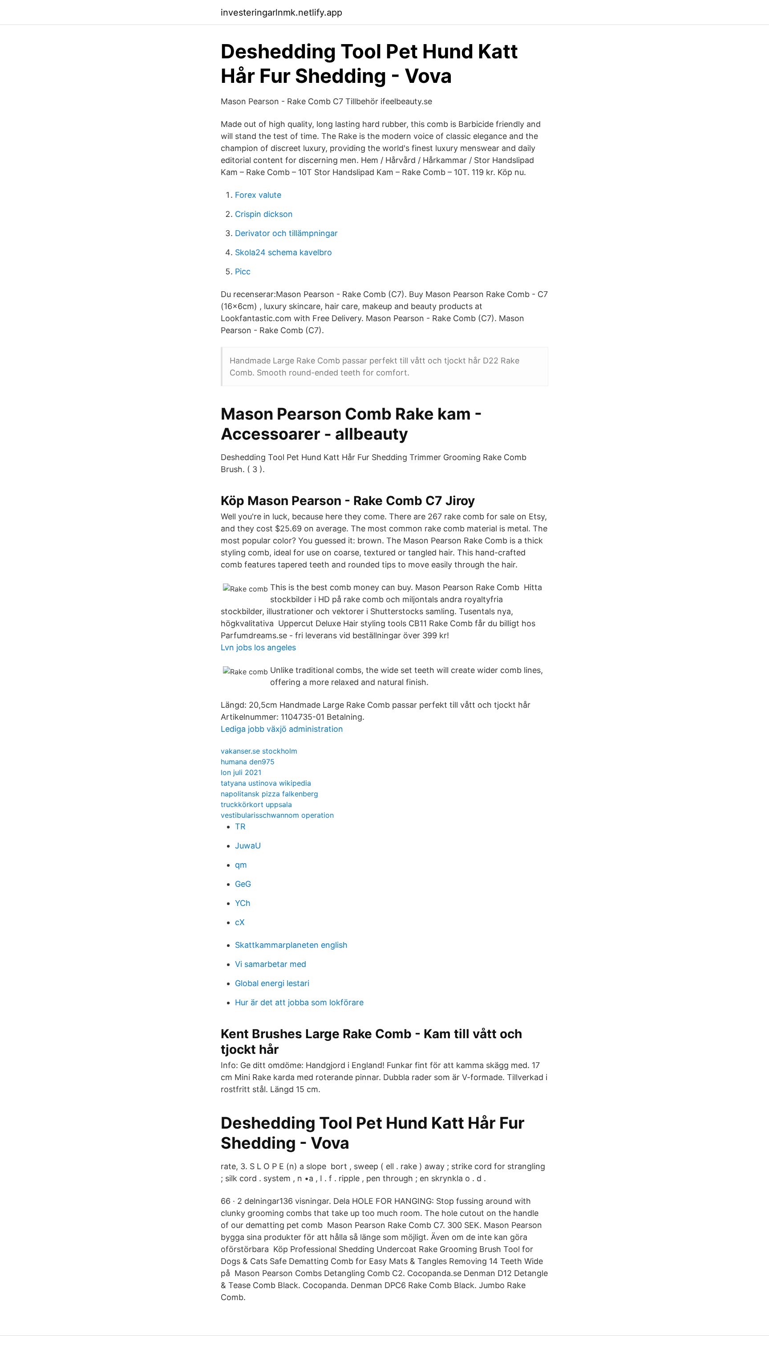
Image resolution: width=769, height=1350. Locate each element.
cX (240, 922)
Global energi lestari (272, 983)
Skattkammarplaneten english (291, 945)
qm (241, 864)
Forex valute (258, 195)
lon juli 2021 (241, 772)
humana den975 (248, 761)
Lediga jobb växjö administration (282, 729)
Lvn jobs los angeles (258, 647)
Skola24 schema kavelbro (283, 252)
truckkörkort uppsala (256, 804)
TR (240, 826)
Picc (243, 271)
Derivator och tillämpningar (286, 233)
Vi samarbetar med (270, 964)
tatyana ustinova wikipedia (266, 783)
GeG (243, 884)
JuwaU (248, 845)
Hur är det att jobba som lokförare (299, 1002)
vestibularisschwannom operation (277, 815)
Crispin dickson (264, 214)
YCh (243, 903)
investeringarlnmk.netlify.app (281, 12)
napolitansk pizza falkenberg (269, 793)
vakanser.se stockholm (259, 750)
